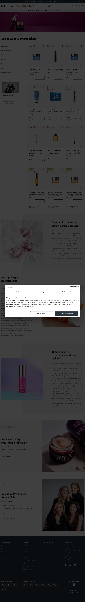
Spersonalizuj (41, 313)
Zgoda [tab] (18, 292)
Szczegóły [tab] (43, 292)
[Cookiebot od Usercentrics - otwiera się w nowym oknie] (71, 287)
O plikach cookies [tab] (67, 292)
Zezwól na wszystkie (67, 313)
